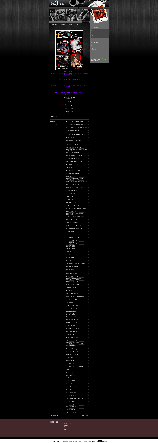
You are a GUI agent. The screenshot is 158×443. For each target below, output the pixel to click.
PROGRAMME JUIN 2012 (70, 348)
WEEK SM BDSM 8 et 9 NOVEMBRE (72, 281)
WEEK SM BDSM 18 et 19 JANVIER (72, 323)
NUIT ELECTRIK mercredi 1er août (72, 122)
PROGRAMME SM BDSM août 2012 (72, 337)
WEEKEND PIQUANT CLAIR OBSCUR (72, 266)
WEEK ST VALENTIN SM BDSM (71, 322)
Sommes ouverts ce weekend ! (71, 412)
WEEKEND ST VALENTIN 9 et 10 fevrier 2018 (73, 152)
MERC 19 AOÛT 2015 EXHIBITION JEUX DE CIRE (74, 227)
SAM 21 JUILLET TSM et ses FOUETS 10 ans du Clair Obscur (76, 127)
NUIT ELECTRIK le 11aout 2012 (71, 340)
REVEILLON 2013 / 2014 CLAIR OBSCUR (73, 279)
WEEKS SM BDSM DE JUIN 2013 (71, 307)
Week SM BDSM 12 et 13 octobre (71, 330)
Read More (104, 441)
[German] (96, 59)
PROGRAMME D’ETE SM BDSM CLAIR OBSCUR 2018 (75, 136)
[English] (104, 58)
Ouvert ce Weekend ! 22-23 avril (71, 401)
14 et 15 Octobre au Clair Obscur (71, 368)
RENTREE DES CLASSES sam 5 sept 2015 (73, 222)
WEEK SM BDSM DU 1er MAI (71, 355)
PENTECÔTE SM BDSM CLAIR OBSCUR (73, 173)
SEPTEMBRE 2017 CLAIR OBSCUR (72, 163)
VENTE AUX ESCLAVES (70, 291)
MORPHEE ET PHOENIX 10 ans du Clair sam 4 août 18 (75, 121)
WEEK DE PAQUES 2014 (70, 269)
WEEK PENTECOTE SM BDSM (71, 311)
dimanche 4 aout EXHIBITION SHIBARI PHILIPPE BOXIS (75, 296)
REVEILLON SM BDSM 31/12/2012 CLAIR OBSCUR (75, 327)
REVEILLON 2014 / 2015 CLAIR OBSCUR (73, 243)
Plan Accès (82, 7)
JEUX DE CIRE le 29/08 (70, 334)
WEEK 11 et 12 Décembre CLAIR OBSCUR (73, 219)
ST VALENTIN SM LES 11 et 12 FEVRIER (73, 394)
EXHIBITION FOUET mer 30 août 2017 (72, 164)
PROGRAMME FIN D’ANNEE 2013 (72, 276)
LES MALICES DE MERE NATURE (72, 144)
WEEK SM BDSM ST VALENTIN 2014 (72, 273)
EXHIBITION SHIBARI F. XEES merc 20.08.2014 (74, 255)
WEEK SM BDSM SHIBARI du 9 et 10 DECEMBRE (74, 191)
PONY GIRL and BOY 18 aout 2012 (72, 339)
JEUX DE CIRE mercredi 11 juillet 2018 (72, 130)
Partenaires (66, 429)
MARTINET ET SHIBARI (70, 199)
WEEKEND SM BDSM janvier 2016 (72, 214)
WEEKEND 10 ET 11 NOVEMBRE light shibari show (75, 159)
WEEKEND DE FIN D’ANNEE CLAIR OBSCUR (74, 155)
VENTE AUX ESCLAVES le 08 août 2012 (73, 342)
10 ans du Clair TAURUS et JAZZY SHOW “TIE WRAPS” (75, 134)
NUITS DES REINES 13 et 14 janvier (72, 362)
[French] (92, 59)
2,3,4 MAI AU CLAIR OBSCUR (71, 314)
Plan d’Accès (93, 52)
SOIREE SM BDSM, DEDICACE (71, 336)
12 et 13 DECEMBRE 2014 (70, 242)
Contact (65, 7)
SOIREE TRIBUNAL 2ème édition (71, 249)
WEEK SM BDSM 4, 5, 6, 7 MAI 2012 (72, 354)
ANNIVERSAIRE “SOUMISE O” (71, 365)
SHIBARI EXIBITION (69, 260)
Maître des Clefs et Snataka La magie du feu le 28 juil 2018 (75, 124)
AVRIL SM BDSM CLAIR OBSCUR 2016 (73, 207)
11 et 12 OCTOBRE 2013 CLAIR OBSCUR (73, 282)
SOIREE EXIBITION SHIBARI (71, 374)
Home (51, 21)
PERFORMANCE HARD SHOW (71, 198)
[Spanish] (97, 60)
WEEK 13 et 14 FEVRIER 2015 (71, 239)
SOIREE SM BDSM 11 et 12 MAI (71, 352)
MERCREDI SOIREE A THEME (71, 202)
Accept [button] (100, 441)
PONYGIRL (68, 258)
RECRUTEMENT (94, 53)
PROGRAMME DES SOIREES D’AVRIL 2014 (73, 268)
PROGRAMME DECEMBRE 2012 (71, 325)
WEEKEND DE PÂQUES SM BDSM (72, 319)
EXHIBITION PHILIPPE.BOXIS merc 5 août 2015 (74, 228)
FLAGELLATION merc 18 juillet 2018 (72, 129)
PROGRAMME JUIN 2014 (70, 262)
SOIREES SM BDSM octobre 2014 (71, 245)
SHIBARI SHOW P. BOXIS (70, 257)
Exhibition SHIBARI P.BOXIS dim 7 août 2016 (73, 201)
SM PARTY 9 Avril (69, 389)
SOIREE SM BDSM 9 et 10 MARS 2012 (72, 358)
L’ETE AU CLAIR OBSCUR (70, 380)
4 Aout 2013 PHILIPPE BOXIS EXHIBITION (73, 294)
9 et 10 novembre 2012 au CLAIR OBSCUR (73, 328)
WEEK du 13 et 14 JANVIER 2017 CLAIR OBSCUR (74, 187)
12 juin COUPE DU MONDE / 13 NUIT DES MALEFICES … (76, 263)
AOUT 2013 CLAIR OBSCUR (71, 287)
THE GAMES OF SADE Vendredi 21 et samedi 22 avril (75, 179)
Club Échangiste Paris (68, 423)
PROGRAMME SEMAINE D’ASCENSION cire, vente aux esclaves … (76, 143)
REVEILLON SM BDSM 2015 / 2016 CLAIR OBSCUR (75, 216)
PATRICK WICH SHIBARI (70, 231)
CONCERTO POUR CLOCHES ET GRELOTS (73, 236)
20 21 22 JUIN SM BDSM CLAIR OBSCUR (73, 305)
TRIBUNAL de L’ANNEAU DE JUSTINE (72, 284)
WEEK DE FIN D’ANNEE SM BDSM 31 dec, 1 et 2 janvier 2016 (76, 217)
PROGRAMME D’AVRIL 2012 (71, 357)
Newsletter (99, 7)
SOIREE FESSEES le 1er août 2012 (71, 345)
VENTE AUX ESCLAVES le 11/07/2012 (72, 346)
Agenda (58, 7)
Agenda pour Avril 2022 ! (70, 410)
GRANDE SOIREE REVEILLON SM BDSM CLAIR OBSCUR (76, 398)
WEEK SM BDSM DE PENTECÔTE (72, 349)
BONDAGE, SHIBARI (69, 369)
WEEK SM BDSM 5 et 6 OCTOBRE (72, 331)
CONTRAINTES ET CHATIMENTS (72, 395)
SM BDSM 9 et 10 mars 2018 (70, 150)
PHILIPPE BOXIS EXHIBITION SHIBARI (72, 169)
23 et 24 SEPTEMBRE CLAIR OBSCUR (72, 194)
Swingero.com (66, 426)
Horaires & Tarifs (73, 7)
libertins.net (66, 425)
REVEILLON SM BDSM (70, 363)
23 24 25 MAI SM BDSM (70, 310)
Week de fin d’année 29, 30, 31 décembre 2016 (73, 188)
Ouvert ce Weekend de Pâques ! (71, 404)
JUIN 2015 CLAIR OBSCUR (70, 233)
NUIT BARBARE (68, 288)
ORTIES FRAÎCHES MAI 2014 (71, 265)
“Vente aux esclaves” (69, 372)
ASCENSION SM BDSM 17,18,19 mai (72, 351)
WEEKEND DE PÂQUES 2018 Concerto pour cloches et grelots (76, 149)
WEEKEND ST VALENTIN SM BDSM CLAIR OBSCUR (75, 213)
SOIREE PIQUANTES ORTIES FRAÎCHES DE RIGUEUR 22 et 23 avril (76, 209)
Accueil (52, 7)
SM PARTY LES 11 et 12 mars (71, 392)
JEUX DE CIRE (68, 251)
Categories (85, 21)
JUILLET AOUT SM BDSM (70, 397)
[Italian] (99, 59)
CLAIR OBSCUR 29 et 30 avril (71, 386)
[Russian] (93, 60)
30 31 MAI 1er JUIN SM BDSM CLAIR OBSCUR (74, 308)
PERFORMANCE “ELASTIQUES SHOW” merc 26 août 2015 (76, 223)
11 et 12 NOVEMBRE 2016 (70, 193)
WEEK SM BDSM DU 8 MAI (70, 176)
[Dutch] (100, 58)
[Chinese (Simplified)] (95, 58)
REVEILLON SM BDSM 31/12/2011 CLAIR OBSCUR (75, 366)
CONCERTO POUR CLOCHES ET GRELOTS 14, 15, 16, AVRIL (76, 181)
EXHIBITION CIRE (69, 290)
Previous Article (54, 415)
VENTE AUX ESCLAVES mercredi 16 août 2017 (74, 166)
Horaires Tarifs (93, 49)
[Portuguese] (103, 59)
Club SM (92, 47)
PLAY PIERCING (68, 254)
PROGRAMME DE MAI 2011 (71, 384)
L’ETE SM (67, 377)
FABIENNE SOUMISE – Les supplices (72, 293)
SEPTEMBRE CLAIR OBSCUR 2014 (72, 246)
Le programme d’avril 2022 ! (70, 409)
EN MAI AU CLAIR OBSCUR (71, 175)
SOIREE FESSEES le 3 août (70, 375)
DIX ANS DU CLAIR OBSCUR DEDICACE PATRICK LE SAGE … (76, 132)
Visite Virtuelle (93, 55)
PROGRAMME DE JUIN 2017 (71, 172)
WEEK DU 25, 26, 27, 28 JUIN (71, 230)
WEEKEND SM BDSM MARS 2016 (72, 211)
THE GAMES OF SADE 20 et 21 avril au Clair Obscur (75, 146)
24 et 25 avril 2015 (69, 234)
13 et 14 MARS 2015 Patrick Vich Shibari (73, 237)
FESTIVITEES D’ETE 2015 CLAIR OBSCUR (73, 225)
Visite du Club (91, 7)
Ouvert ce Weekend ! (69, 403)
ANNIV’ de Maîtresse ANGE (70, 298)
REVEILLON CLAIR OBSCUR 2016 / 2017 (73, 190)
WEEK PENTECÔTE (69, 381)
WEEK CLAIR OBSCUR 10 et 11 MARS (72, 184)
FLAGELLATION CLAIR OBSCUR (71, 299)
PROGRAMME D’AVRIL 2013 (71, 316)
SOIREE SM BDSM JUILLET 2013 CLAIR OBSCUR (74, 301)
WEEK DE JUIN (68, 304)
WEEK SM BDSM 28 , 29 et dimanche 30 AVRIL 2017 (75, 178)
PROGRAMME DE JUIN (70, 137)
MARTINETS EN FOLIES (70, 285)
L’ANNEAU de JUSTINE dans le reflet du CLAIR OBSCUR (75, 317)
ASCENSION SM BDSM (70, 313)
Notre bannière (66, 428)
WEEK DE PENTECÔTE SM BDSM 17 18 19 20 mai (66, 25)
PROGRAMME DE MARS (70, 320)
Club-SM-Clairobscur (54, 423)
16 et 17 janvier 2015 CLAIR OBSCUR (72, 240)
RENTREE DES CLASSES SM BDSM (72, 333)
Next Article (85, 415)
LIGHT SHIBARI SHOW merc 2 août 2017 (73, 170)
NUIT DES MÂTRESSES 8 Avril (71, 391)
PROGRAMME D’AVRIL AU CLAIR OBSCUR (73, 147)
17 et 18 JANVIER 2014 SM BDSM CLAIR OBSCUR (75, 275)
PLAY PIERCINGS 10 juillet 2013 (71, 302)
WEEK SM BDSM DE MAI (70, 139)
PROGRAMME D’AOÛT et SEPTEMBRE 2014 (73, 252)
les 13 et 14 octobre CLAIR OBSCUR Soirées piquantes (75, 161)
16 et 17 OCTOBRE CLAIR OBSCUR (72, 220)
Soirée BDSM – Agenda (95, 54)
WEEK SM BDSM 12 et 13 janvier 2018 (72, 153)
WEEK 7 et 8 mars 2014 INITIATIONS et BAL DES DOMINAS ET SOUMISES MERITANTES (76, 272)
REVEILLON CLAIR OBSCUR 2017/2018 (73, 158)
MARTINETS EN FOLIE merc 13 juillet (72, 204)
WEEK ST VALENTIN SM (70, 360)
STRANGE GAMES (69, 167)
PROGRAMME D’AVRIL (70, 387)
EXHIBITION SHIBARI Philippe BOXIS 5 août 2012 (74, 343)
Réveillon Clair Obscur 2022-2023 (71, 400)
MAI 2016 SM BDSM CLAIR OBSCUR (72, 205)
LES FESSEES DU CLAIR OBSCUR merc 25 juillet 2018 (75, 126)
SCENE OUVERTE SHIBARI (70, 196)
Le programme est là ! (69, 407)
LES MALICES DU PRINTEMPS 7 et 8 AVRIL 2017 (74, 182)
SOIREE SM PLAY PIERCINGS (71, 371)
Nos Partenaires (93, 51)
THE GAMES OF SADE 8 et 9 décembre (72, 156)
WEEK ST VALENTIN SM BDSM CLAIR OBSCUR (74, 185)
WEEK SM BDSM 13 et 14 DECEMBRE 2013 (73, 278)
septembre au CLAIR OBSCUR (71, 248)
